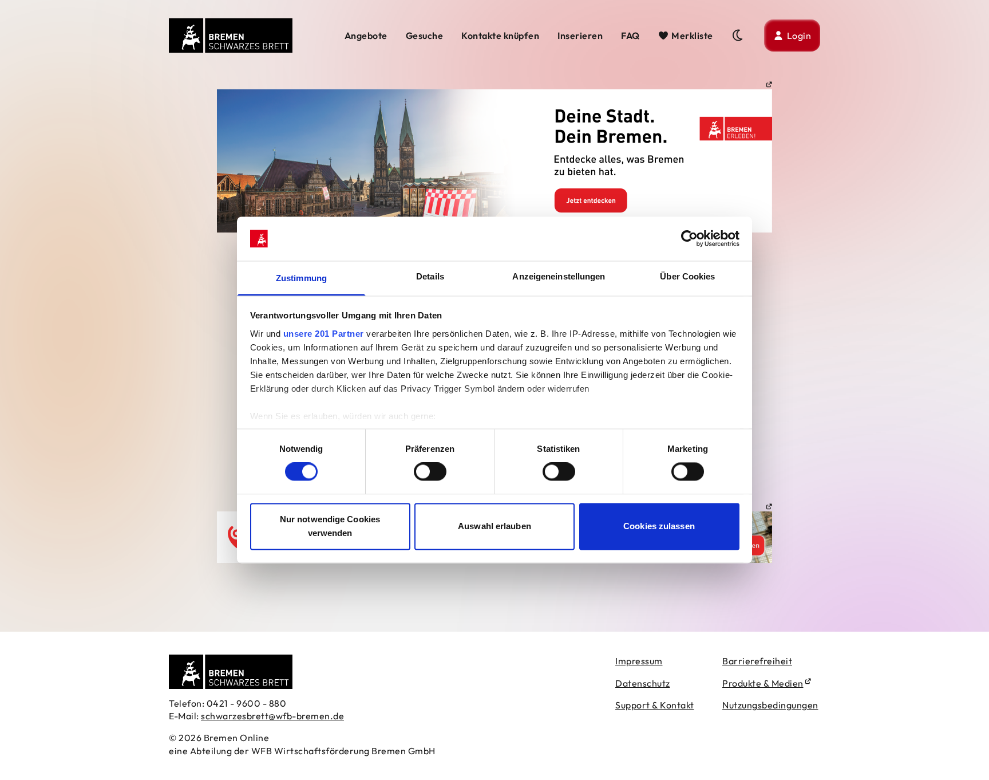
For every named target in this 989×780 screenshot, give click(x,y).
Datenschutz (642, 683)
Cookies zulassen (659, 526)
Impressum (639, 661)
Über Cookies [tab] (687, 276)
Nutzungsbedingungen (770, 705)
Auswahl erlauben (494, 526)
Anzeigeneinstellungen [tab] (558, 276)
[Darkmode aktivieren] (738, 35)
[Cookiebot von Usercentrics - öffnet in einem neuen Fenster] (689, 238)
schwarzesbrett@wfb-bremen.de (272, 716)
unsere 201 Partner (323, 333)
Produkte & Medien (763, 683)
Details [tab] (430, 276)
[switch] (430, 472)
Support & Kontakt (654, 705)
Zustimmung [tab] (301, 278)
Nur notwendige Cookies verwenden (330, 526)
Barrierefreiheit (757, 661)
